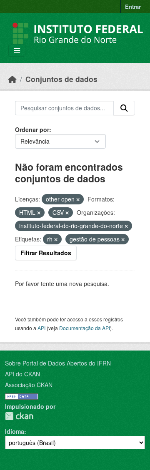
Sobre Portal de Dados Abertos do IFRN (58, 363)
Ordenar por (32, 129)
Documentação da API (84, 327)
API (41, 327)
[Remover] (78, 199)
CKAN (19, 416)
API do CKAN (22, 374)
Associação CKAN (28, 384)
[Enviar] (124, 108)
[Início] (12, 79)
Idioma (14, 431)
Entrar (133, 6)
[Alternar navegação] (16, 51)
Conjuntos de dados (61, 79)
